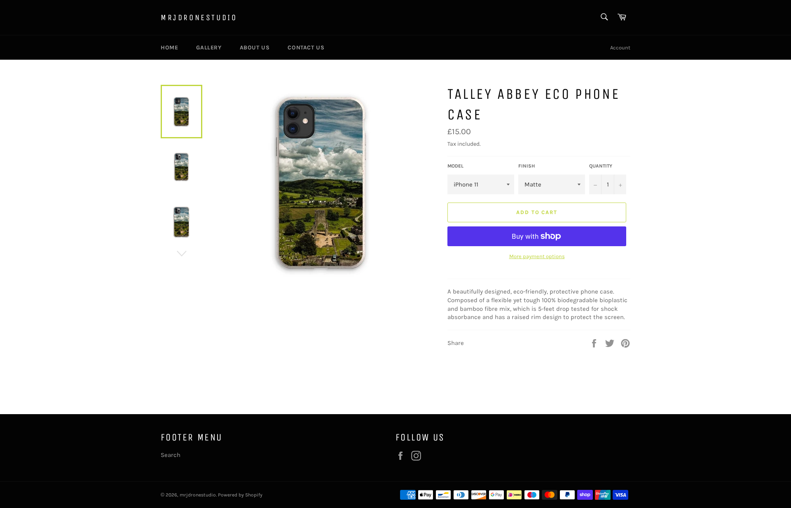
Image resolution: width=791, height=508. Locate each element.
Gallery (208, 47)
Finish (526, 166)
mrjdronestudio (199, 17)
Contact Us (306, 47)
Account (620, 47)
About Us (255, 47)
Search (170, 455)
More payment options (537, 256)
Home (169, 47)
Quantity (600, 166)
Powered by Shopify (240, 495)
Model (455, 166)
